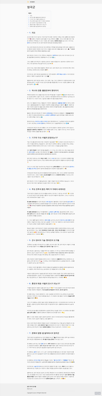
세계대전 (49, 113)
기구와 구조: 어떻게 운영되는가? (36, 19)
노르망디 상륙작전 (50, 115)
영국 (28, 43)
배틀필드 (65, 360)
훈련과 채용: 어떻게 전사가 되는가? (37, 24)
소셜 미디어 (37, 366)
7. (30, 333)
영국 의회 (31, 152)
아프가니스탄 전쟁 (65, 220)
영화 (42, 343)
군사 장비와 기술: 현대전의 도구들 (37, 22)
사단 (53, 158)
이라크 (46, 121)
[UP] (96, 393)
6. (30, 283)
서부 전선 (48, 201)
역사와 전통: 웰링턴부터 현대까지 (37, 17)
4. (30, 189)
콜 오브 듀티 (57, 360)
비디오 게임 (37, 360)
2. (30, 90)
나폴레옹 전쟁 (61, 103)
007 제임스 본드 (61, 74)
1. (30, 32)
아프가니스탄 (38, 121)
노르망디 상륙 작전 (54, 212)
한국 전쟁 (47, 220)
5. (30, 240)
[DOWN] (99, 393)
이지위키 (32, 2)
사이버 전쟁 (40, 123)
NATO (54, 55)
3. (30, 137)
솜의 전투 (70, 201)
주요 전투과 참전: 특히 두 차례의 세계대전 (39, 21)
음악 (35, 352)
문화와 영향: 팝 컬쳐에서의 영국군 (37, 26)
